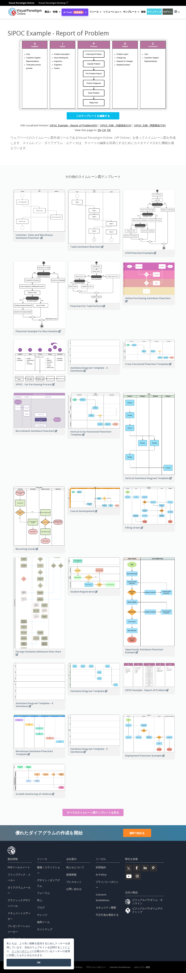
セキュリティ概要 (106, 907)
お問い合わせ (74, 889)
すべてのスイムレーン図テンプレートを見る (93, 812)
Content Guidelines (120, 967)
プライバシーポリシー (96, 967)
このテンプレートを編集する (93, 115)
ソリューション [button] (111, 11)
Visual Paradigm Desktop (52, 2)
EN (99, 130)
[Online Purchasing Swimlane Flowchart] (149, 303)
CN (104, 130)
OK (39, 962)
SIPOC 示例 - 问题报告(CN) (115, 125)
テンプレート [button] (130, 11)
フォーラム (43, 893)
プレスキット (74, 882)
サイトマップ (44, 929)
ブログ (41, 907)
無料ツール (43, 922)
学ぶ (39, 900)
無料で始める (137, 833)
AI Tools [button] (72, 12)
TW (109, 130)
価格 (143, 11)
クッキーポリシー (22, 951)
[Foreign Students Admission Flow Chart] (39, 656)
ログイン (167, 11)
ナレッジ (42, 914)
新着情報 (71, 874)
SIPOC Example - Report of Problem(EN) (73, 125)
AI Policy (101, 874)
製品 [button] (47, 11)
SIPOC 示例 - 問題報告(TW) (150, 125)
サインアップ (154, 11)
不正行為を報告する (107, 914)
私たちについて (75, 867)
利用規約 (101, 867)
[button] (56, 12)
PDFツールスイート (19, 867)
